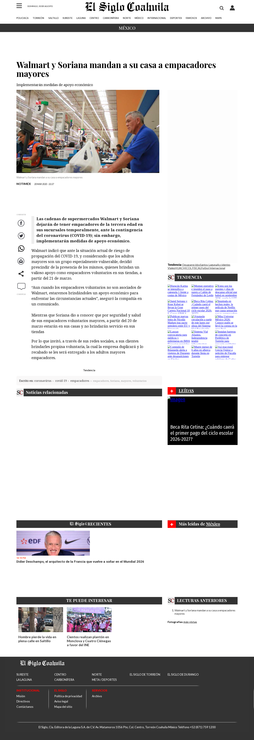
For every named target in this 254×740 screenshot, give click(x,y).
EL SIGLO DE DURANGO (183, 674)
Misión (20, 696)
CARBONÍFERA (111, 18)
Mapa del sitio (63, 706)
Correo (22, 264)
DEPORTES (176, 18)
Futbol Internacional (213, 268)
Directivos (23, 701)
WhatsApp (21, 252)
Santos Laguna (208, 264)
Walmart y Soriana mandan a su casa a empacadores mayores (205, 612)
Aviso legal (61, 701)
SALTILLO (53, 18)
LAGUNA (81, 18)
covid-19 (61, 381)
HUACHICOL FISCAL (188, 268)
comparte (21, 277)
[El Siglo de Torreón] (42, 670)
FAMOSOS (191, 18)
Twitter (21, 239)
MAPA (218, 18)
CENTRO (94, 18)
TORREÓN (38, 18)
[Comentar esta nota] (21, 286)
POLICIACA (22, 18)
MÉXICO (139, 18)
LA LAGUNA (24, 679)
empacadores (79, 381)
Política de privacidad (68, 696)
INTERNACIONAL (156, 18)
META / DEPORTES (104, 679)
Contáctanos (24, 706)
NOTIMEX (23, 184)
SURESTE (67, 18)
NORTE (127, 18)
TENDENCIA (189, 277)
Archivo (97, 696)
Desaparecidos (191, 264)
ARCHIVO (206, 18)
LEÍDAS (186, 390)
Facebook (21, 227)
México (127, 28)
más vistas (190, 621)
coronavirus (42, 381)
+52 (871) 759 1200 (203, 727)
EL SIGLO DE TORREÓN (145, 674)
